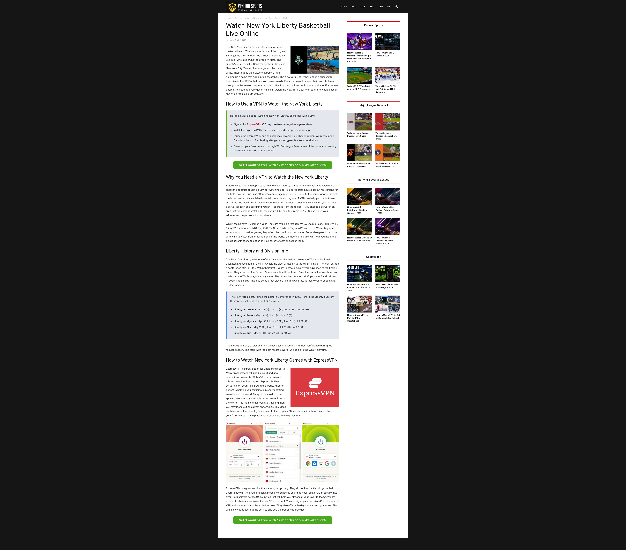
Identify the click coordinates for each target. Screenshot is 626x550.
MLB (362, 6)
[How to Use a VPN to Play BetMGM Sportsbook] (359, 304)
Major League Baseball (373, 105)
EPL (372, 6)
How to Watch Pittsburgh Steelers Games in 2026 (357, 210)
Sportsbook (373, 256)
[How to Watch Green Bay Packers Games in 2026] (359, 226)
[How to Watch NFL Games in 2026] (387, 41)
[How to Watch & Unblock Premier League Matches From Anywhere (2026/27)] (359, 41)
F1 (388, 6)
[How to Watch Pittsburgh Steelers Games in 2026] (359, 196)
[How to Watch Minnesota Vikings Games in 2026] (387, 226)
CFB (381, 6)
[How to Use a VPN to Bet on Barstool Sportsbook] (387, 304)
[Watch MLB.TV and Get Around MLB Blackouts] (359, 75)
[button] (396, 6)
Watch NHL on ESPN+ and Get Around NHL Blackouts (386, 89)
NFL (353, 6)
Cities (343, 6)
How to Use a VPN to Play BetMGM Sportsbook (357, 318)
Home (228, 18)
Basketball (239, 18)
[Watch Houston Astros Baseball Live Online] (387, 152)
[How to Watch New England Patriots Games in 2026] (387, 196)
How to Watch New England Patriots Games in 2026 (387, 210)
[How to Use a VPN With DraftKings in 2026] (387, 273)
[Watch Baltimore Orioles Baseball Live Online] (359, 152)
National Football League (373, 179)
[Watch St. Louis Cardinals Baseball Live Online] (387, 121)
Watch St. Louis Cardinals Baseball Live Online (386, 136)
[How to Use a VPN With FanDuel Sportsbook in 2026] (359, 273)
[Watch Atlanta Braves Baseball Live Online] (359, 121)
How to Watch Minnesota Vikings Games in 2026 (384, 241)
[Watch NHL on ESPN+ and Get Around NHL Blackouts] (387, 75)
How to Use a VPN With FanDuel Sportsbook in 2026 (358, 287)
